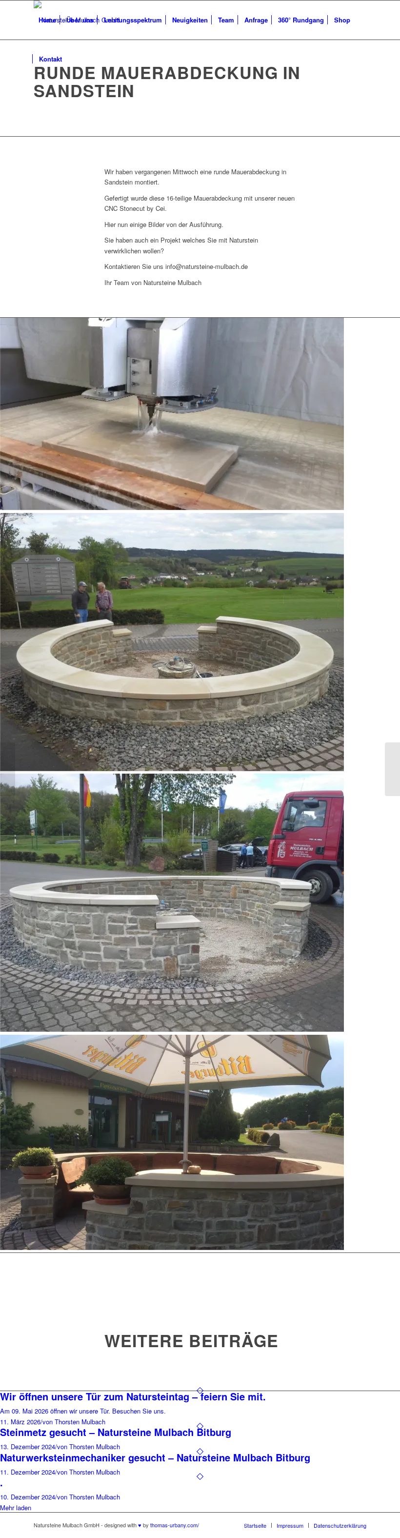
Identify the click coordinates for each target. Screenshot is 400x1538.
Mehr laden (15, 1507)
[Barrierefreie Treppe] (7, 769)
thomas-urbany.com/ (174, 1525)
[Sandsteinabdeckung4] (200, 415)
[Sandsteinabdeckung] (200, 904)
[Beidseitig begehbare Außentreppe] (392, 769)
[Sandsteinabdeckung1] (200, 643)
